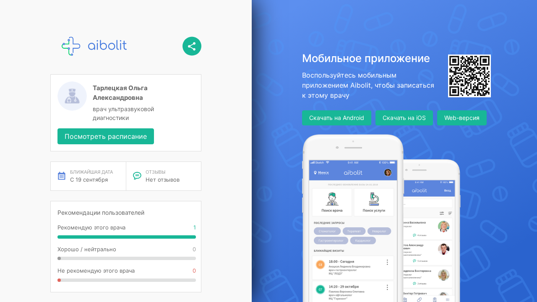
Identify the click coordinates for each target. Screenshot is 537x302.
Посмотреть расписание (106, 136)
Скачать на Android (336, 117)
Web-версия (462, 117)
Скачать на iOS (404, 117)
